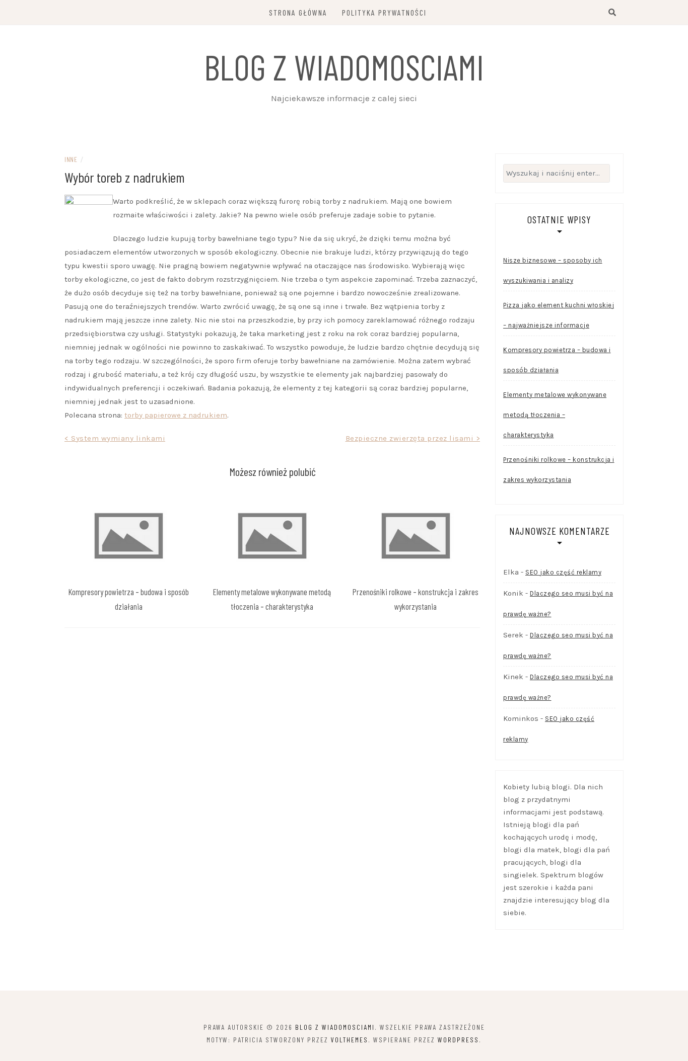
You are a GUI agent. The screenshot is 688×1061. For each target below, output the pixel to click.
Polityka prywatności (384, 12)
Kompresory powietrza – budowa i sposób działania (557, 360)
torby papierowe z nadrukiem (175, 415)
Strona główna (298, 12)
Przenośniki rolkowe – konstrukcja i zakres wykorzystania (558, 469)
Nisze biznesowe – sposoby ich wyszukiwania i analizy (552, 270)
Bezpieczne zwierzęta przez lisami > (413, 438)
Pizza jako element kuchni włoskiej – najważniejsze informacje (558, 315)
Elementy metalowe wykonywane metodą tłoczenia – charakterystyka (554, 415)
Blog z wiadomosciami (344, 66)
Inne (70, 159)
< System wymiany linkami (114, 438)
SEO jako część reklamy (563, 572)
